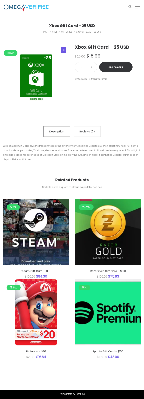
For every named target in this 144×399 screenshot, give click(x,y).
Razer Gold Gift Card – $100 (108, 271)
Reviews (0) (87, 131)
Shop (54, 32)
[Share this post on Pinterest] (92, 87)
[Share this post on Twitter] (81, 87)
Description (56, 131)
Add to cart (116, 67)
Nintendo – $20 (36, 351)
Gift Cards (66, 32)
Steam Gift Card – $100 (36, 271)
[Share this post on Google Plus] (87, 87)
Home (45, 32)
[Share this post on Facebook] (76, 87)
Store (104, 79)
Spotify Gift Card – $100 (108, 351)
